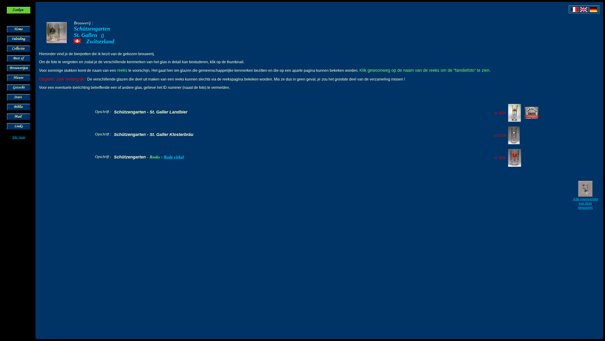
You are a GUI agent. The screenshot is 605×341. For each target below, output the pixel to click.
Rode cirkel (174, 157)
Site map (18, 137)
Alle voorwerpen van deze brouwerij (585, 203)
